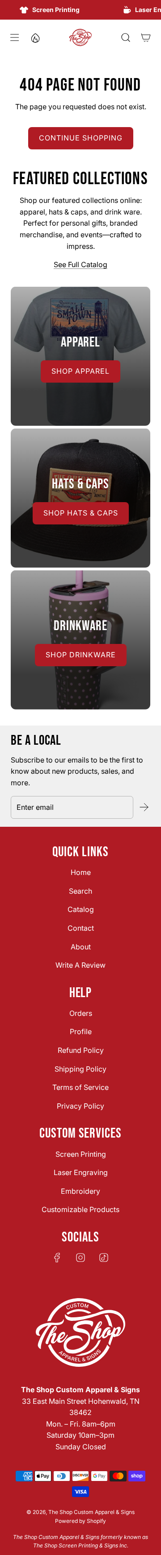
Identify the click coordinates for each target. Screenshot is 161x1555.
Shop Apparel (80, 371)
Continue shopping (81, 137)
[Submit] (143, 807)
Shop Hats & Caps (80, 512)
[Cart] (146, 37)
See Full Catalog (80, 264)
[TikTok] (103, 1257)
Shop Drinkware (81, 654)
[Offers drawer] (35, 37)
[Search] (125, 37)
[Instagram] (80, 1257)
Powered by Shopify (80, 1521)
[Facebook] (57, 1257)
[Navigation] (14, 37)
